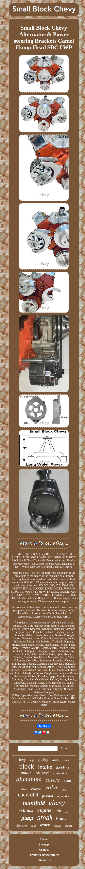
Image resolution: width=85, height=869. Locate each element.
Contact (44, 849)
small (44, 817)
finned (57, 825)
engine (44, 810)
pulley (43, 760)
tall (58, 810)
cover (67, 812)
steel (64, 790)
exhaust (26, 810)
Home (43, 839)
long (22, 760)
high (31, 760)
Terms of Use (44, 860)
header (68, 825)
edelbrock (42, 773)
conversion (60, 773)
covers (52, 780)
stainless (36, 789)
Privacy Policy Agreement (43, 854)
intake (45, 767)
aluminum (29, 779)
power (26, 773)
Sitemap (44, 844)
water (45, 824)
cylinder (56, 760)
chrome (21, 825)
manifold (34, 803)
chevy (57, 802)
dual (33, 825)
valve (52, 787)
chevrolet (28, 795)
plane (68, 781)
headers (62, 768)
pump (27, 819)
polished (47, 796)
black (61, 818)
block (26, 766)
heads (66, 760)
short (24, 789)
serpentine (63, 796)
